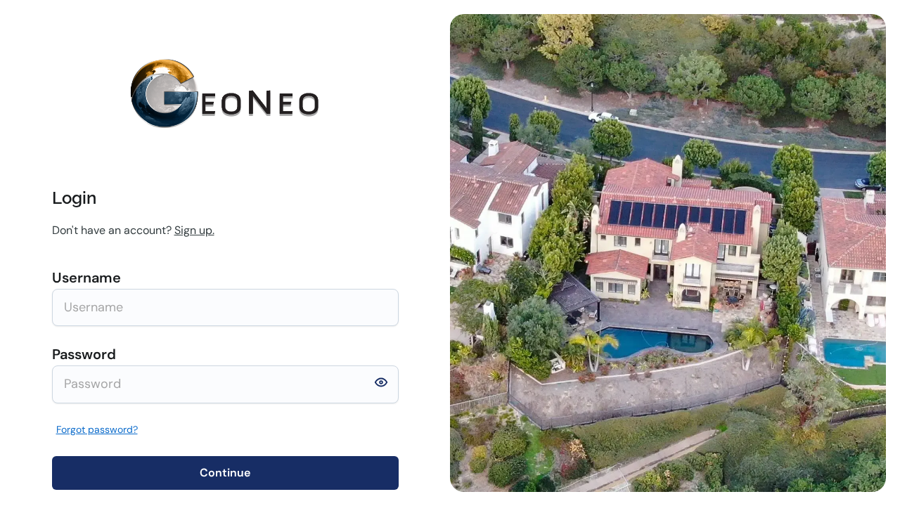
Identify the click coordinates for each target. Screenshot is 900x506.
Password (84, 354)
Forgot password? (97, 429)
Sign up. (194, 230)
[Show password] (381, 385)
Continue (225, 472)
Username (86, 277)
